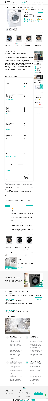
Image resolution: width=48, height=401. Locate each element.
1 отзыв (29, 9)
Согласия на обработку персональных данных (24, 400)
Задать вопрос (39, 297)
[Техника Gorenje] (24, 2)
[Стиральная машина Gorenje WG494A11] (29, 38)
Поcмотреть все (39, 299)
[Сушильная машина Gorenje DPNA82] (19, 240)
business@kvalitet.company (38, 392)
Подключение (19, 393)
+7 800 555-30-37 (7, 2)
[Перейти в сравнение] (37, 2)
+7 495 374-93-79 (7, 1)
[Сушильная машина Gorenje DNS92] (29, 240)
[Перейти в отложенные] (34, 2)
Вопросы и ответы (28, 393)
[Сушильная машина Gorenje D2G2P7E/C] (9, 240)
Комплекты (36, 4)
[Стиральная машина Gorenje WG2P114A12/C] (19, 38)
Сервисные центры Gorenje (21, 395)
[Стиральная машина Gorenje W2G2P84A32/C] (39, 38)
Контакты (19, 396)
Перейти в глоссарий (20, 267)
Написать (38, 113)
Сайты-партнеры (28, 396)
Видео (26, 395)
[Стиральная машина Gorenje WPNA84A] (9, 38)
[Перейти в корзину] (40, 2)
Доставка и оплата (20, 392)
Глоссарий (27, 392)
